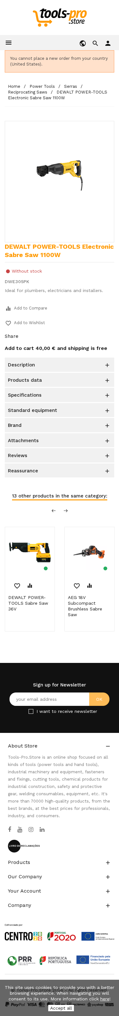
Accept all (61, 1008)
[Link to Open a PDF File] (59, 926)
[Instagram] (31, 829)
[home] (59, 17)
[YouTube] (19, 829)
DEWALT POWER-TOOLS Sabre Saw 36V (28, 603)
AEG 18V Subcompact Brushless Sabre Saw (85, 606)
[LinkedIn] (42, 829)
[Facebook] (9, 829)
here (104, 998)
